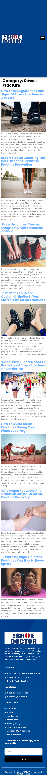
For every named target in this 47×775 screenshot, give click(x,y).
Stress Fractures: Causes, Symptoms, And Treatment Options (22, 227)
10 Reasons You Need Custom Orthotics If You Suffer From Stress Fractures (23, 296)
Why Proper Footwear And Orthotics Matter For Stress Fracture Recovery (22, 494)
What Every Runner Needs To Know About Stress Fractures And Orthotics (23, 365)
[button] (42, 38)
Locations (10, 687)
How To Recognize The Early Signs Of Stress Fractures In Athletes (22, 94)
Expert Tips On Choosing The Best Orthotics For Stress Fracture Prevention (23, 161)
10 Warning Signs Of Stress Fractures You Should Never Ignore (22, 560)
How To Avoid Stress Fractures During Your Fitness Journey (18, 427)
